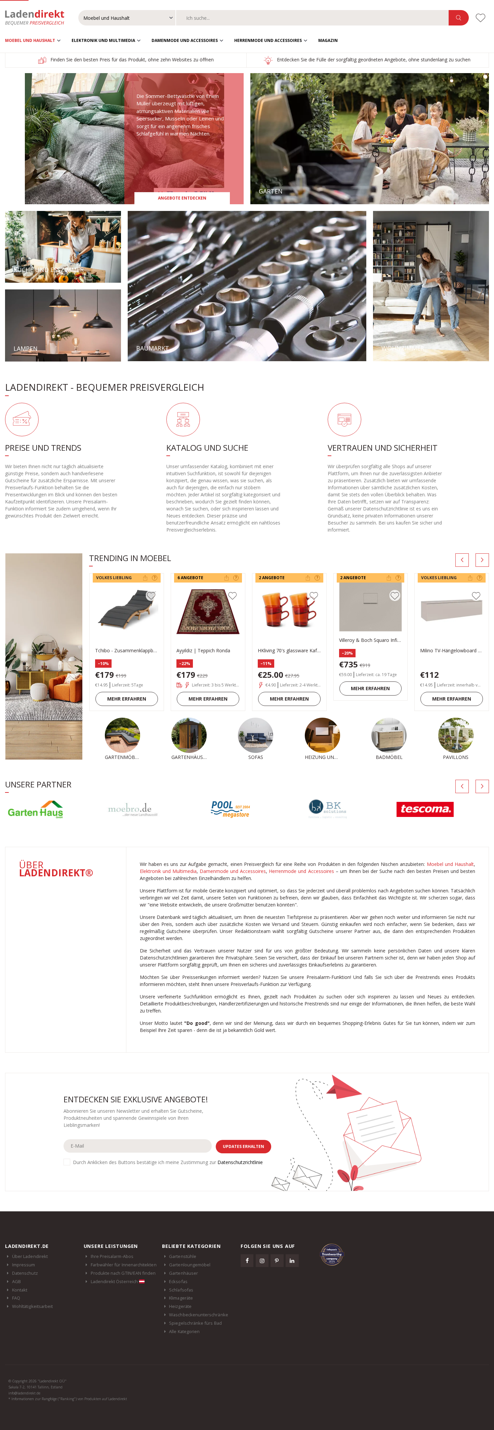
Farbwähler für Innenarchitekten (124, 1265)
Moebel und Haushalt (30, 40)
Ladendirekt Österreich (115, 1281)
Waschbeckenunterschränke (198, 1315)
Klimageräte (181, 1298)
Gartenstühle (182, 1256)
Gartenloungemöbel (189, 1265)
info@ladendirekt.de (24, 1393)
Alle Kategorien (184, 1331)
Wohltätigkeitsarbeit (32, 1306)
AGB (16, 1281)
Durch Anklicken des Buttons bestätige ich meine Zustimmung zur (168, 1162)
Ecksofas (178, 1281)
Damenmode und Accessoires (185, 40)
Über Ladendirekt (30, 1256)
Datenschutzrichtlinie (240, 1162)
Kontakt (19, 1290)
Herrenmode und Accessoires (268, 40)
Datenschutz (25, 1273)
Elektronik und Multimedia (103, 40)
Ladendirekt (38, 17)
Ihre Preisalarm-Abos (112, 1256)
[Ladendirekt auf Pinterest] (277, 1260)
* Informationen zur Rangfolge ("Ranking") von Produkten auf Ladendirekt (67, 1398)
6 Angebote (190, 578)
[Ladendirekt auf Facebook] (247, 1260)
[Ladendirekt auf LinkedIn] (292, 1260)
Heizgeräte (180, 1306)
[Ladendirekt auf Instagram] (262, 1260)
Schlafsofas (181, 1290)
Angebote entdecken (182, 198)
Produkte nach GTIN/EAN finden (123, 1273)
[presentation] (462, 560)
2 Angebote (272, 578)
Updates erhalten (243, 1146)
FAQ (16, 1298)
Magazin (328, 40)
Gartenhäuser (183, 1273)
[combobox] (312, 17)
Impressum (23, 1265)
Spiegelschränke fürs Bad (195, 1323)
